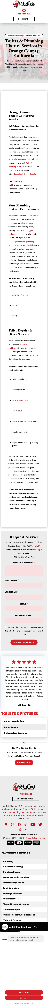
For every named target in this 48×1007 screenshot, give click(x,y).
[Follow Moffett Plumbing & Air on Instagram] (12, 824)
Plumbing (18, 36)
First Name (11, 580)
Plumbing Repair (11, 872)
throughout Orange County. (25, 174)
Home (10, 36)
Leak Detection (11, 888)
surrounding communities (20, 812)
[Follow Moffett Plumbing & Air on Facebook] (19, 824)
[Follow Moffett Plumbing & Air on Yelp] (26, 829)
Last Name (11, 592)
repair (14, 223)
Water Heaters (11, 899)
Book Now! (23, 19)
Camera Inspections (13, 882)
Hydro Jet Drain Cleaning (16, 877)
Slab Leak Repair (11, 909)
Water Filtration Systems (16, 904)
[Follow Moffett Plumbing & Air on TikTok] (25, 824)
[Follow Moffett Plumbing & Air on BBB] (20, 829)
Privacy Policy (24, 627)
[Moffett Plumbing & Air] (24, 4)
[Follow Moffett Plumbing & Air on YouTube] (33, 824)
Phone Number (23, 615)
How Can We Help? (23, 562)
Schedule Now (25, 799)
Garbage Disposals (12, 893)
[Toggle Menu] (24, 10)
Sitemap (42, 838)
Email (23, 603)
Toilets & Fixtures (12, 920)
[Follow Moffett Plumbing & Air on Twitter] (40, 824)
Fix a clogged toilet (20, 400)
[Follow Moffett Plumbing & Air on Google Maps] (6, 824)
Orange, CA (28, 809)
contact (19, 185)
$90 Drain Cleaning (13, 866)
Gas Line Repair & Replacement (19, 915)
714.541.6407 (34, 546)
